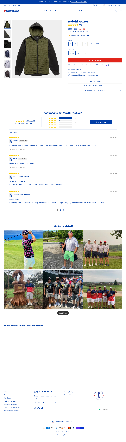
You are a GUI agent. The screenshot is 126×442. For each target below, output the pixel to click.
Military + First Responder (12, 407)
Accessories (70, 11)
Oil (85, 53)
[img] (14, 137)
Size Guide (7, 398)
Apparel (58, 11)
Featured (47, 11)
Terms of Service (69, 395)
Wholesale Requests (10, 404)
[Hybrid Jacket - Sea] (18, 374)
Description (95, 81)
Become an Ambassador (11, 410)
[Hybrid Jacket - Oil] (20, 374)
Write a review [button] (101, 122)
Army (72, 53)
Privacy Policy (68, 392)
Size (70, 40)
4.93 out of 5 (30, 121)
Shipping (71, 31)
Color (71, 49)
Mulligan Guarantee (95, 86)
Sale (81, 11)
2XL (91, 44)
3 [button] (63, 210)
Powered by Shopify (63, 435)
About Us (7, 5)
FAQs (5, 392)
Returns (6, 395)
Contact (14, 5)
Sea (79, 53)
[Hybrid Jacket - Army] (15, 374)
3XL (97, 44)
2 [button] (60, 210)
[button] (73, 25)
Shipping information (95, 90)
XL (85, 44)
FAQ (19, 5)
